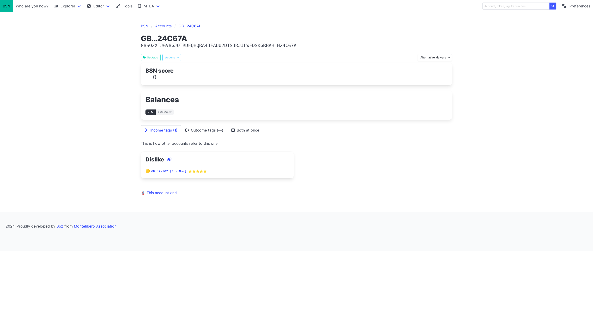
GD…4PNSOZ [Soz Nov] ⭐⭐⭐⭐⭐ (179, 171)
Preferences (579, 6)
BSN (6, 6)
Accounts (163, 26)
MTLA (149, 6)
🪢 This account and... (160, 192)
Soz (60, 226)
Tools (127, 6)
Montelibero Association (95, 226)
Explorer (67, 6)
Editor (98, 6)
